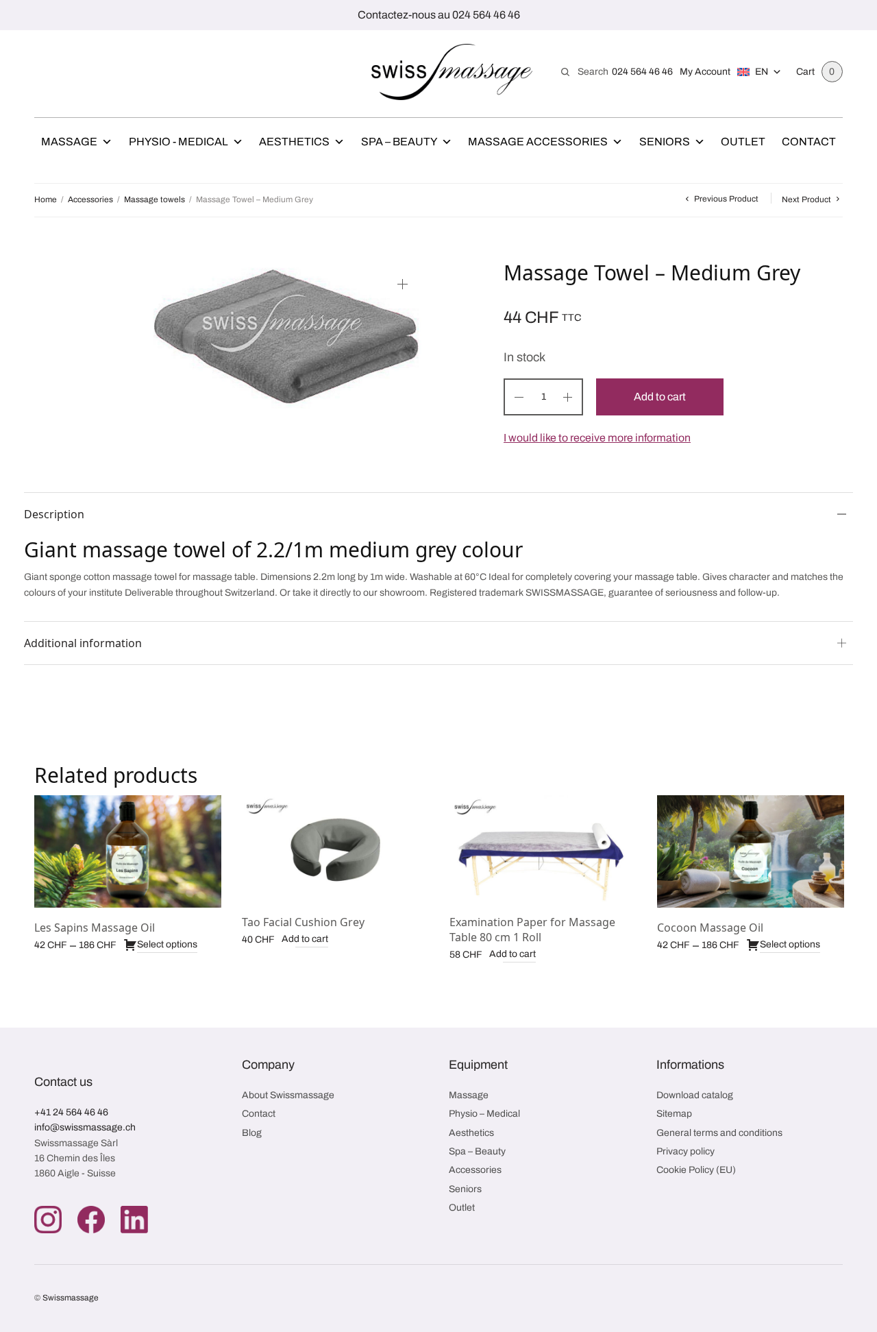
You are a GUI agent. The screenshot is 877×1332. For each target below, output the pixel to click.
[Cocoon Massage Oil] (750, 851)
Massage (69, 141)
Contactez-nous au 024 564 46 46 (439, 15)
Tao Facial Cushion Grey (303, 922)
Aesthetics (294, 141)
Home (45, 199)
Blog (252, 1133)
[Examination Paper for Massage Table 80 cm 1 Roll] (543, 848)
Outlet (743, 141)
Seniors (664, 141)
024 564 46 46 (642, 71)
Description (54, 514)
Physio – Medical (484, 1114)
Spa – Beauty (399, 141)
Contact (809, 141)
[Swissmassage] (451, 72)
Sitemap (674, 1114)
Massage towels (154, 199)
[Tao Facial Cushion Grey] (335, 848)
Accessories (90, 199)
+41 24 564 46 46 (71, 1112)
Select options (167, 944)
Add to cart (660, 396)
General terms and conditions (719, 1133)
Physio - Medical (178, 141)
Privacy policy (685, 1151)
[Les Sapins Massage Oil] (127, 851)
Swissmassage (70, 1298)
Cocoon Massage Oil (710, 927)
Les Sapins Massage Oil (94, 927)
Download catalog (694, 1095)
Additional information (83, 643)
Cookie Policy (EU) (696, 1170)
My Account (705, 71)
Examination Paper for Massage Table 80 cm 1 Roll (532, 930)
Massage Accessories (538, 141)
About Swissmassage (288, 1095)
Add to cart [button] (305, 939)
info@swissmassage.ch (85, 1127)
